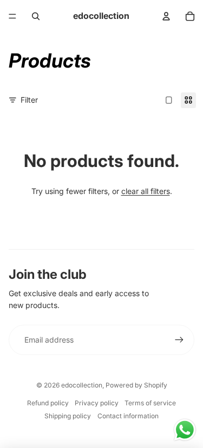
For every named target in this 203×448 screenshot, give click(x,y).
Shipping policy (67, 416)
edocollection (81, 385)
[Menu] (12, 16)
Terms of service (150, 403)
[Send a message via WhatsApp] (185, 430)
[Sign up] (179, 340)
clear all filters (145, 191)
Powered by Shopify (136, 385)
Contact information (128, 416)
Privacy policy (97, 403)
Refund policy (48, 403)
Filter (29, 99)
